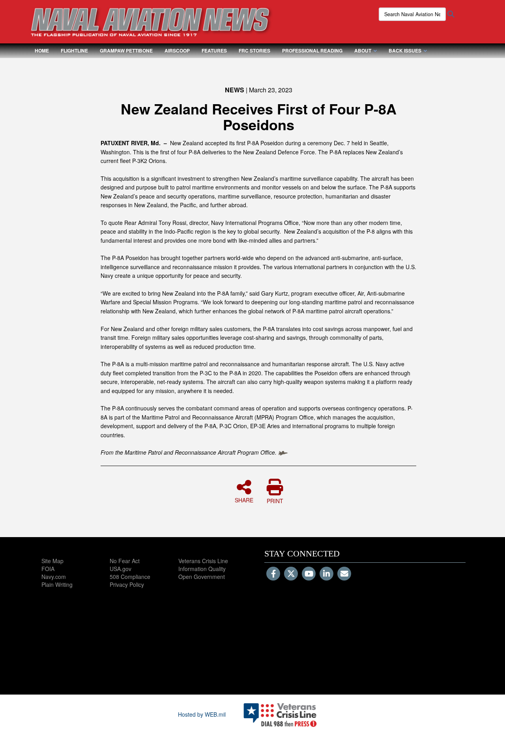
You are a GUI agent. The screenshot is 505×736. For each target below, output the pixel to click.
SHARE (244, 499)
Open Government (201, 577)
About (362, 50)
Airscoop (177, 50)
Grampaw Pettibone (126, 50)
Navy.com (53, 577)
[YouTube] (309, 574)
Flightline (74, 50)
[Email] (344, 574)
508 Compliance (130, 577)
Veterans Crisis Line (203, 561)
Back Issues (405, 50)
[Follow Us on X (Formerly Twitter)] (291, 574)
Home (42, 50)
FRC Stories (254, 50)
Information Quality (202, 569)
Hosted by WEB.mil (202, 714)
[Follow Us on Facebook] (273, 574)
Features (214, 50)
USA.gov (120, 569)
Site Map (52, 561)
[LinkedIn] (326, 574)
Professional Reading (312, 50)
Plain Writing (57, 584)
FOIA (47, 569)
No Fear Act (125, 561)
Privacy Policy (127, 584)
